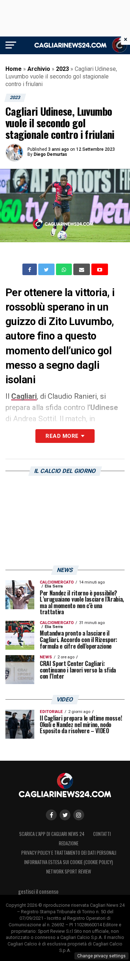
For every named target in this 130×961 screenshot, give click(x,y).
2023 (62, 68)
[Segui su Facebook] (51, 815)
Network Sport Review (68, 871)
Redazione (68, 843)
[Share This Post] (64, 269)
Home (13, 68)
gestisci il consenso (38, 891)
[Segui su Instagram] (78, 815)
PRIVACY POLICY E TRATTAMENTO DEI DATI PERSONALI (68, 852)
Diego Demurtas (50, 154)
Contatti (102, 833)
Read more (62, 436)
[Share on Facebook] (30, 269)
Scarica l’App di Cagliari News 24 (51, 833)
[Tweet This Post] (47, 269)
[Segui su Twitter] (65, 815)
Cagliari (24, 396)
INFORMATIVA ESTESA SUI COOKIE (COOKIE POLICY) (68, 862)
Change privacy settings (101, 955)
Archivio (38, 68)
